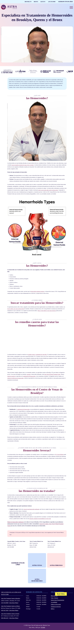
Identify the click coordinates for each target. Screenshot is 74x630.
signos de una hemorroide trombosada (31, 509)
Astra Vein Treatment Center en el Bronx (10, 606)
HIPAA (52, 608)
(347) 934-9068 (51, 1)
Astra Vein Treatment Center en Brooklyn (10, 598)
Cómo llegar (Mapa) (13, 602)
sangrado (28, 374)
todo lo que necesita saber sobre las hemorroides (48, 190)
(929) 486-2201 (51, 547)
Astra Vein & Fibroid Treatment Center (52, 374)
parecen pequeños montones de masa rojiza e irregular (23, 165)
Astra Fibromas (56, 565)
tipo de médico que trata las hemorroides (15, 308)
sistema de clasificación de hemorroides (15, 378)
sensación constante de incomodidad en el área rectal (40, 518)
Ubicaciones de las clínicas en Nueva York (11, 593)
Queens (42, 1)
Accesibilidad (54, 602)
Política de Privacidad (56, 604)
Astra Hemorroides (37, 580)
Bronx (36, 1)
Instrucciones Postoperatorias (57, 600)
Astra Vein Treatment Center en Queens (10, 613)
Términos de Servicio (56, 606)
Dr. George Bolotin (59, 454)
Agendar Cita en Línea (65, 1)
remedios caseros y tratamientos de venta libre (37, 354)
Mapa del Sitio (54, 595)
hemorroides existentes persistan (37, 291)
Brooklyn (28, 1)
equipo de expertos (11, 376)
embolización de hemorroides (29, 376)
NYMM (43, 627)
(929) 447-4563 (33, 547)
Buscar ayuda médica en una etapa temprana (47, 310)
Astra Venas (37, 565)
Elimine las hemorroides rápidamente (15, 522)
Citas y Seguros (54, 598)
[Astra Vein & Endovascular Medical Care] (61, 594)
